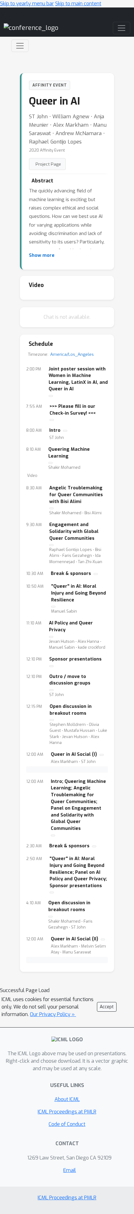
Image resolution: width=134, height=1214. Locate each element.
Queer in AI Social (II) (74, 939)
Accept (107, 1007)
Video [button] (32, 475)
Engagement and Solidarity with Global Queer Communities (73, 531)
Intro (54, 430)
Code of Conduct (67, 1124)
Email (69, 1170)
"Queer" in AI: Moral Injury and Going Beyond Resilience (78, 593)
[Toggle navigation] (20, 46)
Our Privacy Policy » (53, 1014)
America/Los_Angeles (72, 354)
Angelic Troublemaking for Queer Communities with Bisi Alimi (76, 494)
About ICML (67, 1099)
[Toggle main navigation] (121, 28)
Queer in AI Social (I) (74, 754)
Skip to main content (78, 3)
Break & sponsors (71, 573)
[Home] (31, 28)
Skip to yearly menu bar (27, 3)
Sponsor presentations (75, 659)
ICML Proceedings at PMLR (67, 1111)
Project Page (48, 164)
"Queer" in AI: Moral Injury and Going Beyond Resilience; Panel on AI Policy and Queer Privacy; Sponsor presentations (78, 872)
